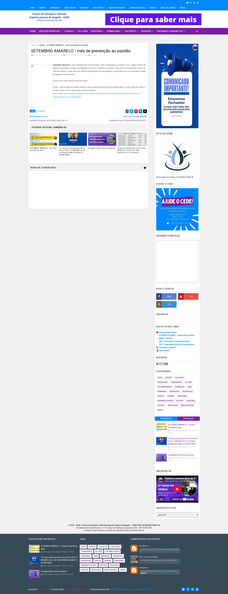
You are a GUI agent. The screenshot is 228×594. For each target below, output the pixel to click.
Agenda (42, 8)
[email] (187, 3)
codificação (162, 382)
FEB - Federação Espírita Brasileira (174, 341)
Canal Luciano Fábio (168, 332)
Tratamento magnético (169, 31)
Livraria (152, 8)
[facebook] (191, 3)
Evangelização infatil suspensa (101, 148)
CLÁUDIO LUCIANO (117, 589)
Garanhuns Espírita (167, 347)
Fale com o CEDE (133, 589)
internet (170, 396)
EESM (190, 387)
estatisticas (187, 391)
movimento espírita (165, 401)
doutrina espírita (165, 387)
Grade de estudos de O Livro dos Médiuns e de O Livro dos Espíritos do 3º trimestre (132, 150)
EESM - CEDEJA (166, 338)
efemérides (162, 391)
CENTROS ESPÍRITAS (49, 31)
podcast (161, 405)
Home (32, 8)
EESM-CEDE (84, 8)
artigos (168, 377)
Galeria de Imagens (117, 8)
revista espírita (187, 405)
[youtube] (197, 3)
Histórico (130, 31)
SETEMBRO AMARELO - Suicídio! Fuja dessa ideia (43, 149)
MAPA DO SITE (147, 589)
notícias (42, 45)
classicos (179, 377)
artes (160, 377)
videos (160, 410)
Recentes (166, 419)
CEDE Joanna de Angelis (148, 557)
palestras (191, 401)
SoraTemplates (44, 589)
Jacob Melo (164, 350)
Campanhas (55, 8)
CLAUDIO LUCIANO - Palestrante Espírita (176, 335)
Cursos (69, 31)
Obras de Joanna (168, 8)
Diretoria (96, 31)
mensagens (182, 396)
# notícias (40, 111)
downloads (179, 387)
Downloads (113, 31)
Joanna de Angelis (137, 8)
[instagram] (194, 3)
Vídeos (182, 8)
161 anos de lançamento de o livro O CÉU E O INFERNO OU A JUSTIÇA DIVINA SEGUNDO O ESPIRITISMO (72, 151)
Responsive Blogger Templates (77, 589)
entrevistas (174, 391)
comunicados (176, 382)
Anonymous (143, 546)
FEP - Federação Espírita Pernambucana (176, 344)
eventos (161, 396)
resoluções (173, 405)
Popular (189, 419)
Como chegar (69, 8)
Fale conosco (98, 8)
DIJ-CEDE (83, 31)
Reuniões (146, 31)
